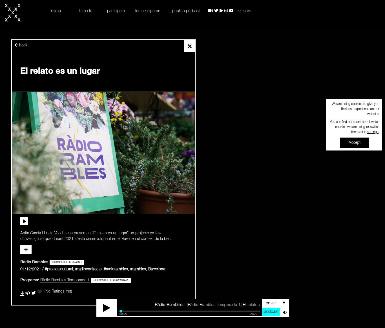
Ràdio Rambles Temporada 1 (65, 280)
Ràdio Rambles (34, 262)
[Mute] (284, 312)
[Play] (107, 307)
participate (116, 11)
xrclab (56, 11)
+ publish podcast (184, 11)
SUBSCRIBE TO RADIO (66, 262)
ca (239, 11)
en (249, 11)
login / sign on (147, 11)
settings (373, 132)
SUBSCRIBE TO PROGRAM (111, 280)
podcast (271, 311)
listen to (85, 11)
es (244, 11)
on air (271, 303)
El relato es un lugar (251, 305)
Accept (354, 143)
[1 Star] (40, 292)
